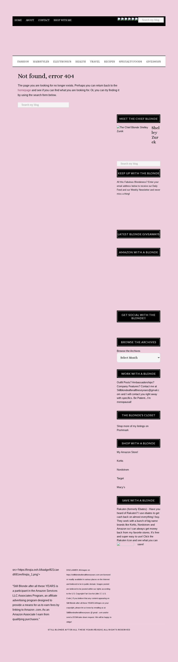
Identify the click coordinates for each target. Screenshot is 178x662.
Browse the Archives (128, 350)
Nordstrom (123, 469)
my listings (139, 426)
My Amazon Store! (127, 452)
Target (120, 478)
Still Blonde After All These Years (89, 42)
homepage (24, 90)
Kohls (120, 460)
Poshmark (123, 430)
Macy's (121, 487)
